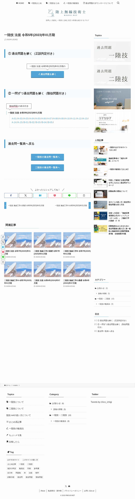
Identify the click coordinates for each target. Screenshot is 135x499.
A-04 (32, 118)
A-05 (37, 118)
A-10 (67, 118)
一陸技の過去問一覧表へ (47, 157)
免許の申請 (11, 468)
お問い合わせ (89, 491)
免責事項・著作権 (55, 491)
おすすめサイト (13, 460)
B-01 (26, 122)
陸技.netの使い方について (18, 415)
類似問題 (39, 477)
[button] (11, 195)
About (43, 491)
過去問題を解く (48, 74)
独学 (37, 473)
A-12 (79, 118)
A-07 (49, 118)
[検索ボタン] (118, 3)
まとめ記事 (11, 464)
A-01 (14, 118)
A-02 (20, 118)
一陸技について (16, 402)
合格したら (14, 442)
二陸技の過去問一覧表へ (47, 167)
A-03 (26, 118)
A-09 (61, 118)
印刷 (29, 468)
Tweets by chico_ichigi (101, 402)
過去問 (20, 477)
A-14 (14, 122)
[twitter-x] (66, 486)
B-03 (38, 122)
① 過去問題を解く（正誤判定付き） (113, 320)
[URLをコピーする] (84, 195)
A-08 (55, 118)
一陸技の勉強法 (105, 304)
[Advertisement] (47, 322)
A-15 (20, 122)
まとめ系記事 (15, 422)
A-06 (43, 118)
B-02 (32, 122)
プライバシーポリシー (72, 491)
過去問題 (29, 477)
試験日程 (10, 477)
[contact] (69, 486)
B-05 (50, 122)
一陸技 (21, 464)
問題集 (18, 473)
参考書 (36, 468)
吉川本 (10, 473)
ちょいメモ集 (15, 435)
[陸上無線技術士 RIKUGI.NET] (67, 12)
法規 (30, 473)
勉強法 (21, 468)
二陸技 (30, 464)
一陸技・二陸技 (105, 299)
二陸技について (16, 408)
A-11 (73, 118)
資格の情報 (104, 293)
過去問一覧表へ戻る (106, 331)
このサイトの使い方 (30, 460)
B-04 (44, 122)
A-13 (85, 118)
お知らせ (102, 288)
